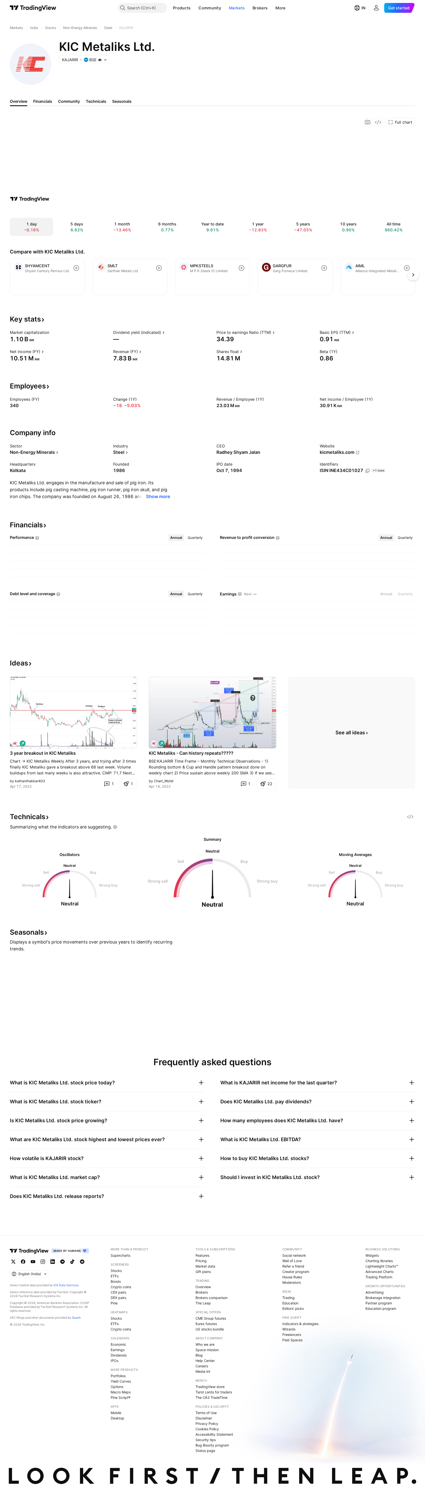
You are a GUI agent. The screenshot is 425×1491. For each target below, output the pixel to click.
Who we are (205, 1344)
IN (363, 7)
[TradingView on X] (13, 1261)
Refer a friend (293, 1266)
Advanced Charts (379, 1272)
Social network (294, 1255)
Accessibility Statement (214, 1434)
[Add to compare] (76, 268)
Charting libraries (379, 1261)
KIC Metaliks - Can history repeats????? (191, 753)
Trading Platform (378, 1277)
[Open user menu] (376, 8)
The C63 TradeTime (212, 1397)
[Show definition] (52, 332)
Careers (202, 1366)
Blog (199, 1355)
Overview (203, 1287)
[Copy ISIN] (367, 471)
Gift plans (203, 1272)
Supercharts (120, 1255)
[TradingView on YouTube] (33, 1261)
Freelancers (291, 1334)
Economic (118, 1344)
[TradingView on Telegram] (62, 1261)
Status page (205, 1450)
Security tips (206, 1440)
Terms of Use (206, 1413)
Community (209, 7)
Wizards (288, 1329)
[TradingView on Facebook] (23, 1261)
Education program (380, 1308)
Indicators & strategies (300, 1324)
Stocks (116, 1271)
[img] (100, 60)
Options (117, 1387)
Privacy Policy (207, 1423)
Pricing (201, 1261)
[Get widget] (378, 122)
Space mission (207, 1350)
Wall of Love (292, 1261)
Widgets (372, 1255)
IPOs (114, 1360)
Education (290, 1303)
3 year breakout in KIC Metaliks (43, 753)
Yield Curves (121, 1381)
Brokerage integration (382, 1298)
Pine (114, 1303)
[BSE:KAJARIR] (15, 743)
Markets (237, 7)
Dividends (119, 1355)
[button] (194, 8)
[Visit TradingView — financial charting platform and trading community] (30, 198)
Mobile (116, 1413)
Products (182, 7)
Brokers (260, 7)
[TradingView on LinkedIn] (52, 1261)
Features (202, 1255)
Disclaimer (204, 1418)
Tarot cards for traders (214, 1392)
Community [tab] (69, 101)
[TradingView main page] (33, 7)
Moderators (291, 1282)
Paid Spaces (292, 1340)
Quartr (76, 1317)
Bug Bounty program (212, 1445)
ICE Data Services (66, 1285)
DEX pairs (118, 1298)
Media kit (203, 1371)
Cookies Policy (207, 1429)
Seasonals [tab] (122, 101)
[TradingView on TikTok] (72, 1261)
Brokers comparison (212, 1298)
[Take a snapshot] (368, 122)
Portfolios (118, 1376)
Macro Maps (121, 1392)
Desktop (117, 1418)
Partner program (378, 1303)
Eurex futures (206, 1324)
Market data (205, 1266)
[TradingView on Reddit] (82, 1261)
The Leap (203, 1303)
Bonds (116, 1281)
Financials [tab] (42, 101)
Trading (288, 1298)
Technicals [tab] (96, 101)
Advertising (374, 1292)
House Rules (292, 1277)
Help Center (205, 1360)
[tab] (176, 537)
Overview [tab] (18, 101)
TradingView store (210, 1387)
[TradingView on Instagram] (42, 1261)
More (280, 7)
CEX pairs (118, 1292)
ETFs (115, 1276)
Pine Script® (120, 1397)
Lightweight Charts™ (381, 1266)
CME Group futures (211, 1318)
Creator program (295, 1272)
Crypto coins (121, 1287)
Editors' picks (293, 1308)
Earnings (117, 1350)
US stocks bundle (210, 1329)
